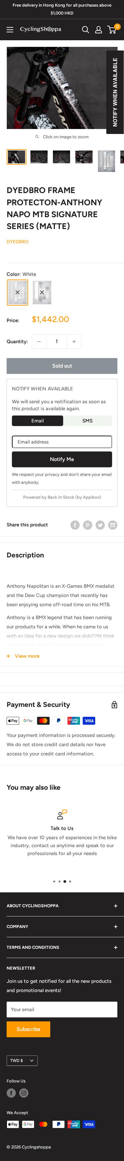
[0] (112, 30)
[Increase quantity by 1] (74, 341)
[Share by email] (112, 525)
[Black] (42, 293)
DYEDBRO (17, 242)
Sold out (62, 366)
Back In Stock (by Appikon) (74, 497)
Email (37, 421)
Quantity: (17, 342)
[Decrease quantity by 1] (39, 341)
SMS (87, 421)
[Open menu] (10, 29)
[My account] (98, 29)
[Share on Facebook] (75, 525)
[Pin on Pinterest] (87, 525)
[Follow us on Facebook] (11, 1093)
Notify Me (62, 459)
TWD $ (16, 1060)
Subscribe (28, 1029)
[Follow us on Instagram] (23, 1093)
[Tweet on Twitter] (100, 525)
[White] (17, 293)
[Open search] (85, 29)
